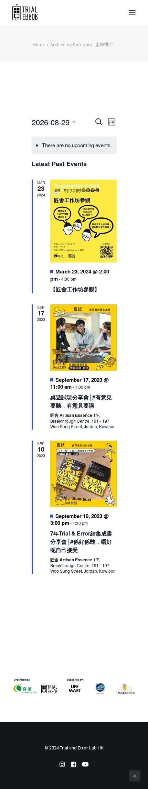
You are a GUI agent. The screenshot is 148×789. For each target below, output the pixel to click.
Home (39, 44)
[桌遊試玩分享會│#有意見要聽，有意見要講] (83, 337)
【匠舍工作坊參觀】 (75, 289)
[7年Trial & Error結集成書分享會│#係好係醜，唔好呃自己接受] (83, 474)
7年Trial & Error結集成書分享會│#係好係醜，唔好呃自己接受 (81, 541)
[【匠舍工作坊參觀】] (83, 221)
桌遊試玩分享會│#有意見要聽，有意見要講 (81, 401)
